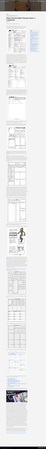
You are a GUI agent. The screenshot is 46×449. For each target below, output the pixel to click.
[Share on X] (17, 16)
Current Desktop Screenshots (27, 1)
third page (25, 89)
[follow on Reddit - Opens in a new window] (41, 1)
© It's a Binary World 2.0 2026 (5, 447)
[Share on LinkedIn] (10, 16)
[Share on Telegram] (14, 16)
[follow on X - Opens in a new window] (43, 1)
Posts (36, 1)
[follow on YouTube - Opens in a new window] (44, 1)
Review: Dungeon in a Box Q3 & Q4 (34, 38)
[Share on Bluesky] (9, 16)
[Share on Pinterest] (12, 16)
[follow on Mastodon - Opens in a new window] (40, 1)
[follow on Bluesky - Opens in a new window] (38, 1)
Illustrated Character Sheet (11, 378)
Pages (33, 1)
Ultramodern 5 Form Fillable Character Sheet (14, 380)
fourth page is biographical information (20, 90)
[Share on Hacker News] (11, 16)
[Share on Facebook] (7, 16)
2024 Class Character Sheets (11, 382)
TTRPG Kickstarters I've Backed (34, 34)
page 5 (15, 323)
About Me (21, 1)
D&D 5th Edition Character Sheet (12, 379)
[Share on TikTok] (15, 16)
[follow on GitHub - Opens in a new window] (39, 1)
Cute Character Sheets (11, 386)
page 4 (13, 323)
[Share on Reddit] (13, 16)
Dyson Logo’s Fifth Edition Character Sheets (14, 381)
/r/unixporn (12, 410)
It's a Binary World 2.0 (5, 1)
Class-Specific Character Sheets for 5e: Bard (14, 385)
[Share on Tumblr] (16, 16)
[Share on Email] (6, 16)
